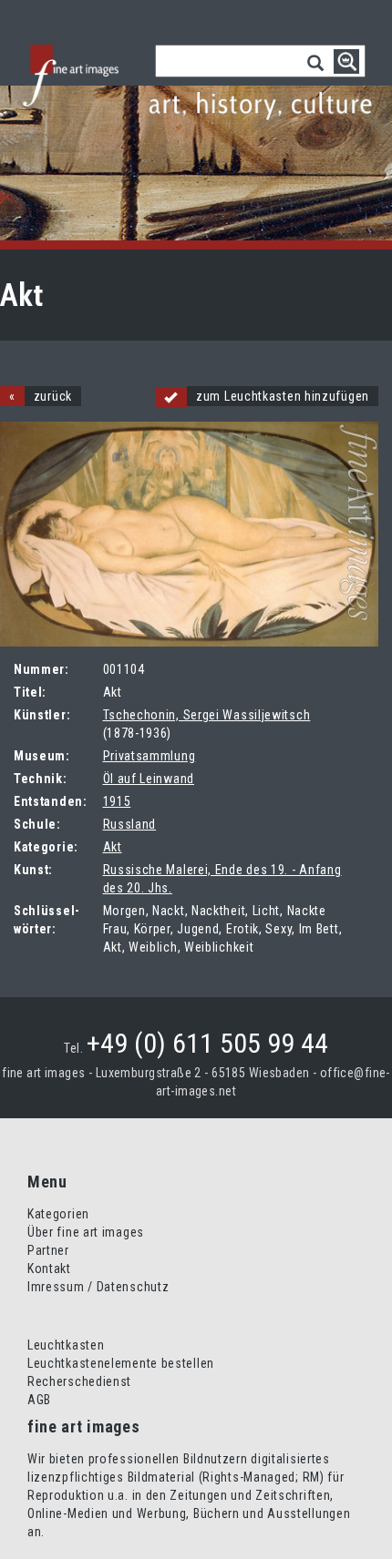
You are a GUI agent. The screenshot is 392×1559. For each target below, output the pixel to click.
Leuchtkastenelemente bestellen (120, 1363)
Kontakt (49, 1268)
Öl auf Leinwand (149, 778)
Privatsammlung (149, 756)
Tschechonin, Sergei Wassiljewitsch (207, 715)
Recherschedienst (79, 1381)
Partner (48, 1250)
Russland (130, 824)
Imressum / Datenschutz (98, 1286)
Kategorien (58, 1214)
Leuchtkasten (65, 1345)
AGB (39, 1399)
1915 (117, 801)
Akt (112, 847)
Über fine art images (85, 1232)
